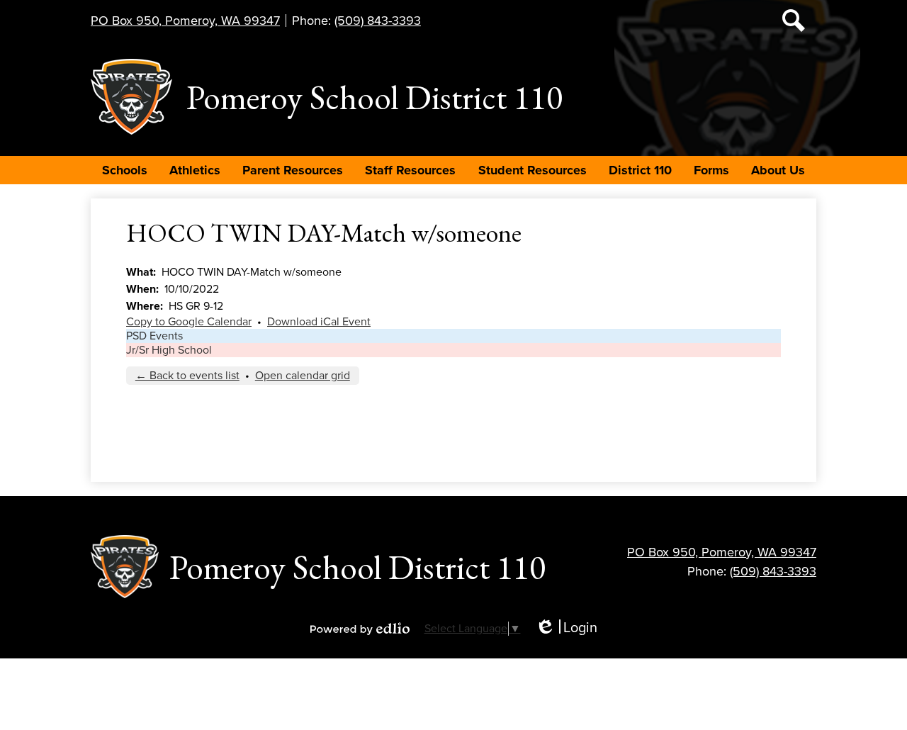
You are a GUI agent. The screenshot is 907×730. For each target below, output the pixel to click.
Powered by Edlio (360, 629)
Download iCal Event (319, 322)
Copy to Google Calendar (189, 322)
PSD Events (154, 336)
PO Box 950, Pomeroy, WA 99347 (185, 20)
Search (794, 21)
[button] (124, 170)
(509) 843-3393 (377, 20)
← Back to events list (187, 376)
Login (566, 628)
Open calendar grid (302, 376)
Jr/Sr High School (169, 350)
